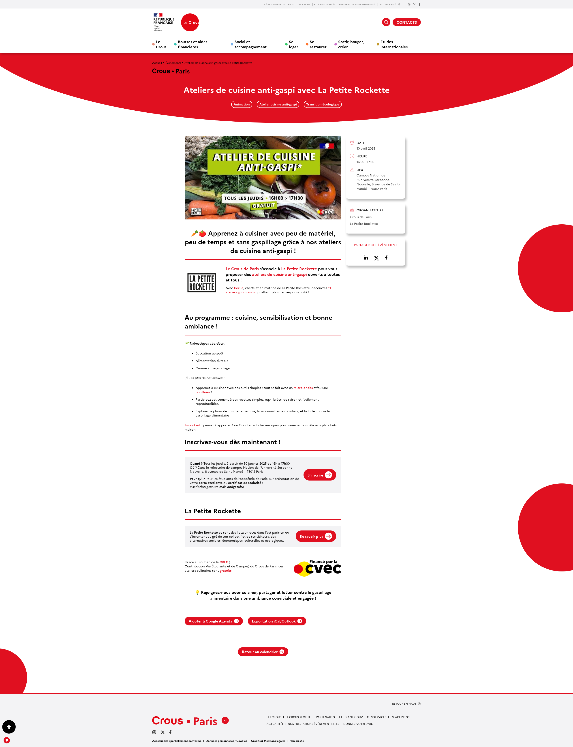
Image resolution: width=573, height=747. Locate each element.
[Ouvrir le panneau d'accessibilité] (9, 727)
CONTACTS (407, 22)
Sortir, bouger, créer (351, 44)
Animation (242, 104)
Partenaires (325, 717)
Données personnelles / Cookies (226, 741)
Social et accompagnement (251, 44)
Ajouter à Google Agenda (210, 620)
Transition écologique (322, 104)
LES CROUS (304, 4)
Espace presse (401, 717)
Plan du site (296, 741)
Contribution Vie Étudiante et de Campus (216, 566)
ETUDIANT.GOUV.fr (324, 4)
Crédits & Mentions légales (268, 741)
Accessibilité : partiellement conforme (176, 741)
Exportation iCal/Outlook (274, 620)
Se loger (293, 44)
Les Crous (274, 717)
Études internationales (394, 44)
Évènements (173, 62)
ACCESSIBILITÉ (387, 4)
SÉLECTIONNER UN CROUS (279, 4)
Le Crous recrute (299, 717)
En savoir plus (311, 536)
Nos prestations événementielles (313, 724)
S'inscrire (315, 474)
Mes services (376, 717)
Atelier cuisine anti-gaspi (278, 104)
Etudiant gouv (351, 717)
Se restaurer (318, 44)
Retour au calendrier (260, 651)
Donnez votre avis (358, 724)
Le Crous (161, 44)
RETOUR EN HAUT (404, 703)
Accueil (157, 62)
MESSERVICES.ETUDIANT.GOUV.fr (357, 4)
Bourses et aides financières (192, 44)
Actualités (275, 724)
